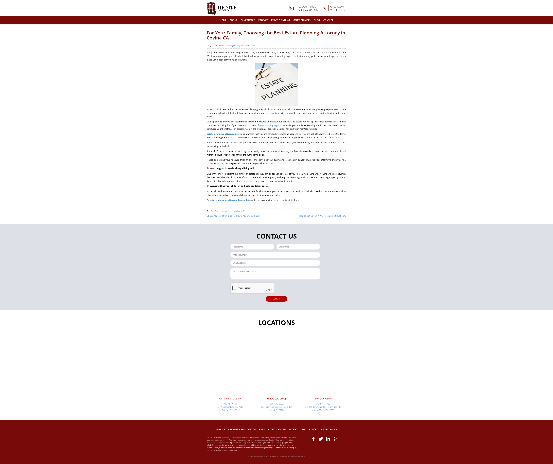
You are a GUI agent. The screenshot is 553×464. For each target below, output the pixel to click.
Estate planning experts (269, 125)
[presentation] (252, 288)
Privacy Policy (329, 429)
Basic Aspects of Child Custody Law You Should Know (234, 215)
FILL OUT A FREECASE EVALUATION (307, 8)
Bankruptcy (248, 20)
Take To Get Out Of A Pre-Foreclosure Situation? (322, 215)
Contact (328, 20)
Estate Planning (280, 20)
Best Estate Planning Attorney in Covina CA (233, 46)
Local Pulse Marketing (297, 456)
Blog (317, 20)
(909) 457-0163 (230, 403)
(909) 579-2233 (276, 403)
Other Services (301, 20)
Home (223, 20)
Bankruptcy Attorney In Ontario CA (236, 429)
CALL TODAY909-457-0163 (338, 8)
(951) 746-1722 (323, 403)
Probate (263, 20)
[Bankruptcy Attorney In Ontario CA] (221, 8)
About (233, 20)
